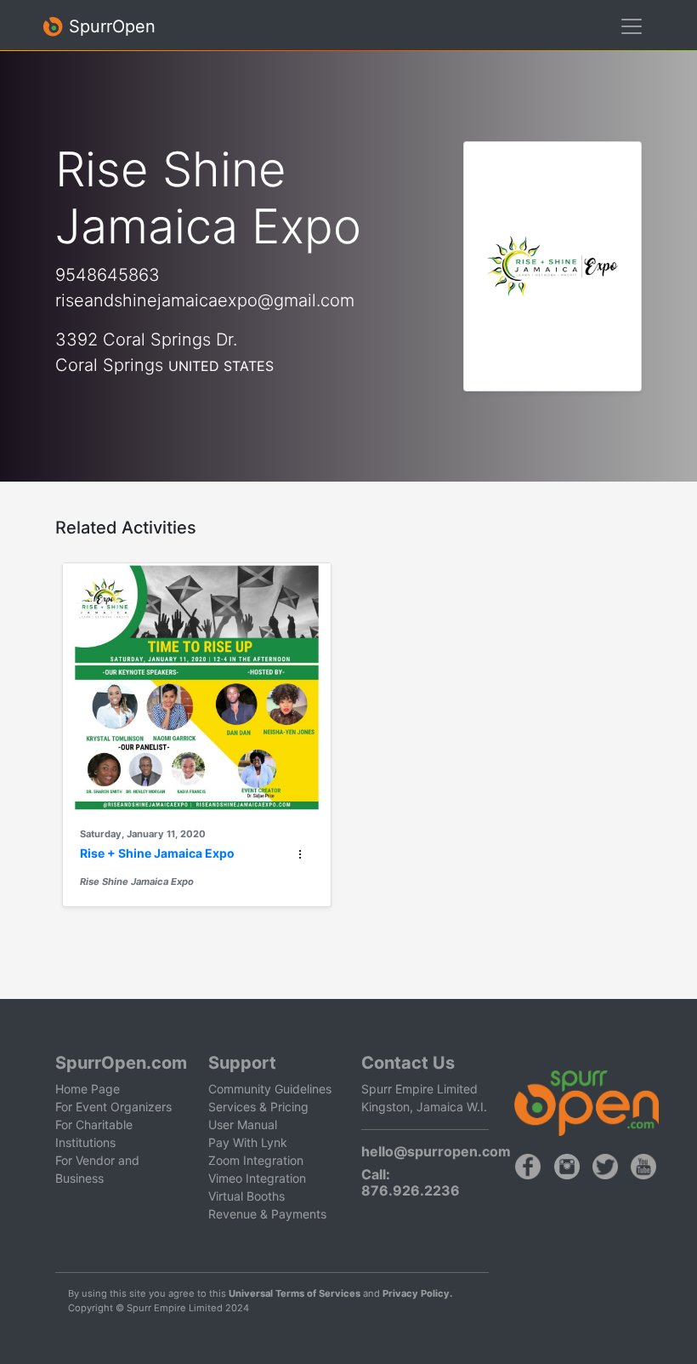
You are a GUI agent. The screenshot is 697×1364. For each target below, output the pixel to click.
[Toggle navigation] (631, 26)
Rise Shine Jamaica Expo (137, 881)
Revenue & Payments (267, 1214)
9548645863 (107, 275)
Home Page (87, 1088)
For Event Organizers (113, 1106)
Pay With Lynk (247, 1142)
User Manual (242, 1124)
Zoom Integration (255, 1160)
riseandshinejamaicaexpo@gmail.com (204, 300)
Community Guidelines (270, 1088)
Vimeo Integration (257, 1178)
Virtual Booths (246, 1196)
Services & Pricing (258, 1106)
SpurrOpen (110, 26)
